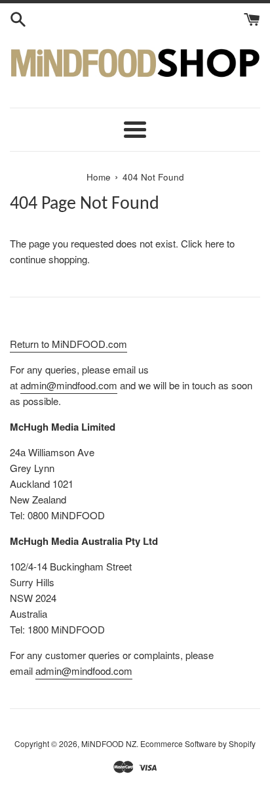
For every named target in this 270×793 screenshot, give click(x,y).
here (214, 243)
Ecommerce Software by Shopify (198, 743)
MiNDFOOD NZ (108, 743)
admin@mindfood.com (68, 385)
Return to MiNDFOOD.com (68, 344)
